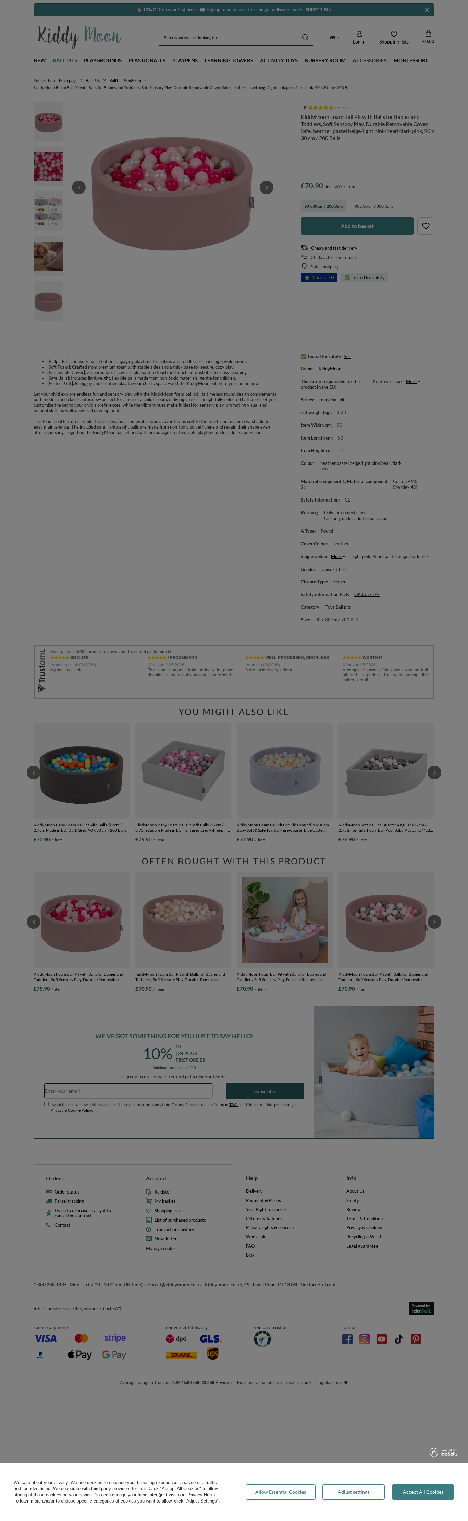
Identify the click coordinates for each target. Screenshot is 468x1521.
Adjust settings (353, 1492)
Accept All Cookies (423, 1492)
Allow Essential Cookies (280, 1492)
